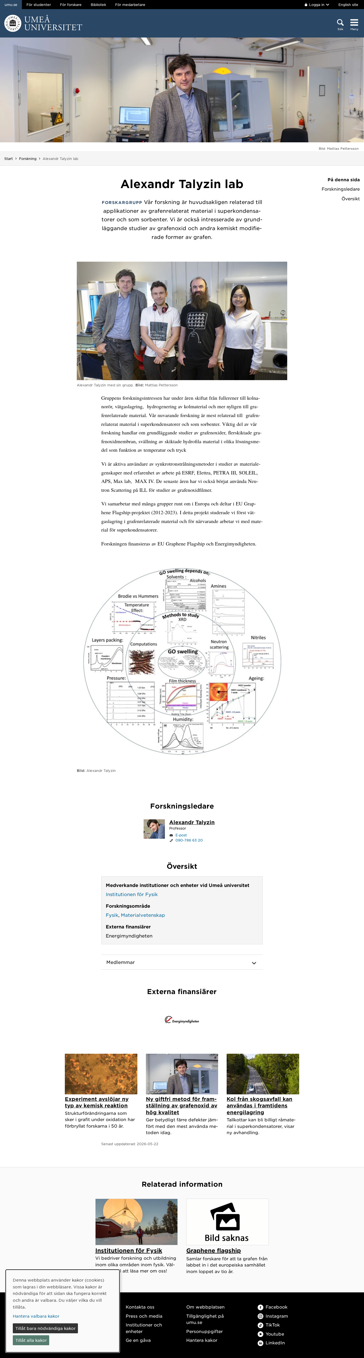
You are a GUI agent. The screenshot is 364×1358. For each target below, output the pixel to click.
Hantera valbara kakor (36, 1316)
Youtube (275, 1333)
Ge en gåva (138, 1340)
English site (348, 4)
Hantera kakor (201, 1340)
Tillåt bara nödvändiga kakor (45, 1328)
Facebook (277, 1306)
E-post (181, 835)
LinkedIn (275, 1342)
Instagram (277, 1316)
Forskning (27, 158)
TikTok (273, 1324)
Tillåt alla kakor (31, 1340)
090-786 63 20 (189, 840)
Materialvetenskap (143, 915)
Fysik (112, 915)
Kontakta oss (140, 1306)
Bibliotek (98, 4)
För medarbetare (130, 4)
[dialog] (62, 1311)
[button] (182, 962)
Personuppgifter (204, 1331)
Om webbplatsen (205, 1306)
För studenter (38, 4)
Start (8, 158)
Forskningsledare (341, 188)
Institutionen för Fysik (132, 894)
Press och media (144, 1316)
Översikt (351, 198)
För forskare (71, 4)
